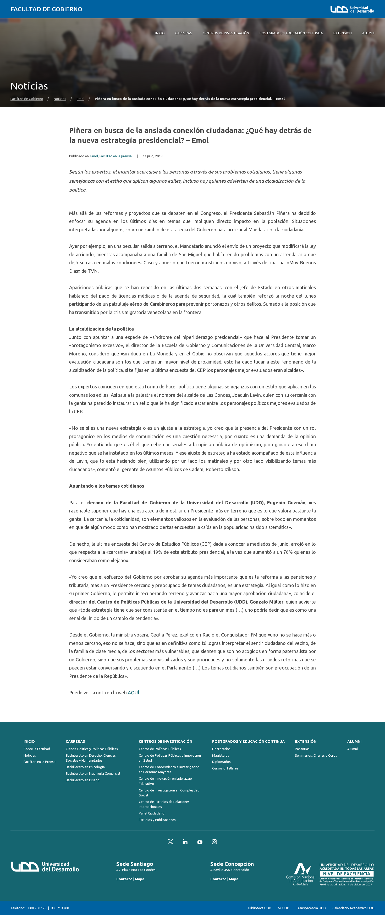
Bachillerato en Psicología (85, 767)
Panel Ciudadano (151, 813)
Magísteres (220, 755)
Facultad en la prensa (116, 156)
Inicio (29, 741)
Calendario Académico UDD (353, 908)
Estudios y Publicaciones (157, 820)
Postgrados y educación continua (248, 741)
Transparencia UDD (311, 908)
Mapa (139, 879)
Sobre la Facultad (37, 749)
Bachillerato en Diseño (83, 780)
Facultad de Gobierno (46, 9)
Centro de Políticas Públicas (160, 749)
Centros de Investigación (165, 741)
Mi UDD (283, 908)
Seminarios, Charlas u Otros (316, 755)
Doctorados (221, 749)
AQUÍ (133, 692)
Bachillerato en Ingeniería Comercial (93, 773)
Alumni (354, 741)
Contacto (124, 879)
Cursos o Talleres (225, 768)
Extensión (305, 741)
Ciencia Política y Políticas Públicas (92, 749)
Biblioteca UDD (259, 908)
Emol (80, 99)
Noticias (60, 99)
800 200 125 (37, 908)
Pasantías (302, 749)
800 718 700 (60, 908)
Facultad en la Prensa (40, 761)
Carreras (75, 741)
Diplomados (221, 761)
